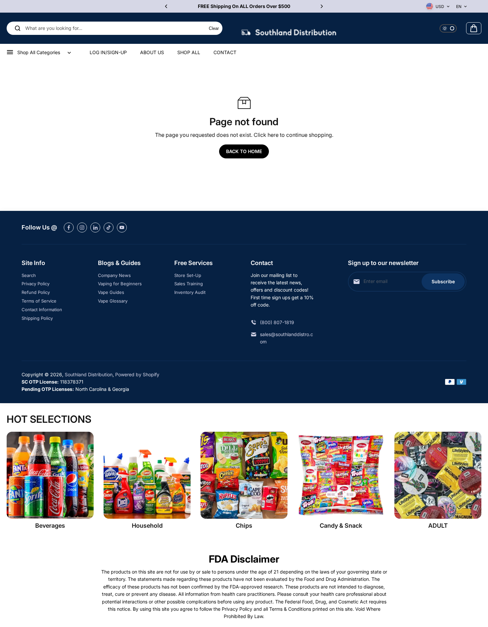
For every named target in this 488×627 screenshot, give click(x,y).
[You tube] (122, 227)
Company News (114, 275)
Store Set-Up (187, 275)
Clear (214, 28)
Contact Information (42, 309)
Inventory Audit (189, 292)
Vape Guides (111, 292)
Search (29, 275)
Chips (244, 525)
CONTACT (224, 52)
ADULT (438, 525)
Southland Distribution (89, 374)
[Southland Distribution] (289, 28)
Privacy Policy (35, 283)
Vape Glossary (112, 301)
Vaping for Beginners (120, 283)
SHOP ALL (188, 52)
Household (147, 525)
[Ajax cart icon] (473, 28)
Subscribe (443, 281)
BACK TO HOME (244, 151)
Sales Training (188, 283)
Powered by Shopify (137, 374)
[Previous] (166, 6)
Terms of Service (39, 301)
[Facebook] (69, 227)
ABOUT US (152, 52)
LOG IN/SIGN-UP (108, 52)
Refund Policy (36, 292)
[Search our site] (17, 28)
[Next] (321, 6)
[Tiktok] (109, 227)
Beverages (50, 525)
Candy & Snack (341, 525)
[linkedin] (95, 227)
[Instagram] (82, 227)
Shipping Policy (37, 318)
